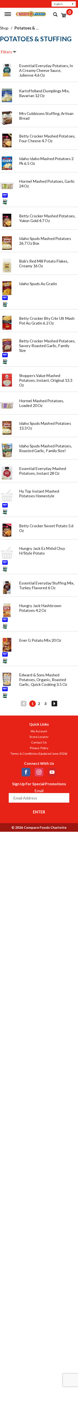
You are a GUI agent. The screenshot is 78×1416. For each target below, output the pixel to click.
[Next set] (54, 703)
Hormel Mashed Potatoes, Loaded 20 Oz (41, 403)
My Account (39, 731)
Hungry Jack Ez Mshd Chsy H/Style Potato (42, 550)
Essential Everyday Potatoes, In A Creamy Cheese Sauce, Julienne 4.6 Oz (46, 70)
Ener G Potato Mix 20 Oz (40, 640)
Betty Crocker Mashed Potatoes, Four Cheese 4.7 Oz (47, 138)
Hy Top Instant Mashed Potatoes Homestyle (39, 493)
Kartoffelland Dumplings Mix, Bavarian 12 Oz (44, 93)
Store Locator (38, 737)
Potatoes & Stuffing (33, 28)
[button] (64, 4)
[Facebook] (26, 772)
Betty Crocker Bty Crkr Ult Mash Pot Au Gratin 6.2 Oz (47, 320)
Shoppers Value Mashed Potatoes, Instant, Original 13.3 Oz (45, 380)
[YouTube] (52, 772)
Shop (4, 28)
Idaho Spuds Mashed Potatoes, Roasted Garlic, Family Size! (45, 448)
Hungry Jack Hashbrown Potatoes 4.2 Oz (40, 608)
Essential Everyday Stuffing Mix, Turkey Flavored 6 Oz (46, 585)
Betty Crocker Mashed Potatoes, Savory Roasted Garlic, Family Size (47, 346)
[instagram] (39, 772)
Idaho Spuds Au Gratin (38, 283)
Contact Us (39, 742)
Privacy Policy (39, 748)
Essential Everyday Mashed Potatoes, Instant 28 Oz (42, 471)
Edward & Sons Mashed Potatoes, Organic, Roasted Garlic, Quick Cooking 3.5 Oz (43, 679)
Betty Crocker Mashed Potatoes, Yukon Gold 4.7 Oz (47, 218)
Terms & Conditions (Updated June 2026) (39, 753)
